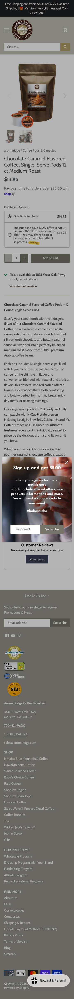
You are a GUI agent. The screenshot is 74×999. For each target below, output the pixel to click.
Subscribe (52, 529)
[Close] (66, 462)
